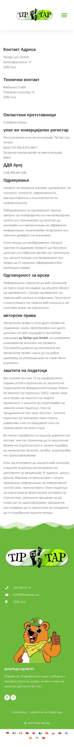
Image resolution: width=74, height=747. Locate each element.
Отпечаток (19, 712)
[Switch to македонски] (47, 732)
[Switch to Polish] (53, 732)
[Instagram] (13, 697)
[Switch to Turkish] (43, 737)
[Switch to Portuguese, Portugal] (60, 732)
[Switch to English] (33, 732)
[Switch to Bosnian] (40, 732)
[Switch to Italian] (20, 732)
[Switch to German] (7, 732)
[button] (64, 15)
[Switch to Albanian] (27, 732)
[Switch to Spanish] (30, 737)
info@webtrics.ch (15, 102)
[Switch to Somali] (66, 732)
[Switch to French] (14, 732)
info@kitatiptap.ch (16, 72)
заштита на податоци (46, 712)
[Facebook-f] (7, 697)
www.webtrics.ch (15, 107)
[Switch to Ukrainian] (37, 737)
